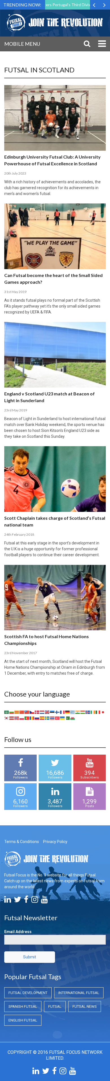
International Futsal (78, 993)
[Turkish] (57, 718)
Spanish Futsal (22, 1006)
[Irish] (93, 712)
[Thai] (52, 718)
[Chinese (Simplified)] (22, 712)
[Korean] (6, 718)
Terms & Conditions (21, 841)
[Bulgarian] (11, 712)
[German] (67, 712)
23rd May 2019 (15, 410)
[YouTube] (44, 901)
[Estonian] (52, 712)
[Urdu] (67, 718)
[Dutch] (42, 712)
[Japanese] (103, 712)
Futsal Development (27, 993)
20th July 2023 (15, 173)
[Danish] (37, 712)
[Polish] (22, 718)
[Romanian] (32, 718)
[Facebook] (26, 901)
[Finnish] (57, 712)
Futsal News (84, 1006)
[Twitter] (17, 901)
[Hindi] (77, 712)
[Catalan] (16, 712)
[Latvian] (11, 718)
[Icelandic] (88, 712)
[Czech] (32, 712)
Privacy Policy (55, 841)
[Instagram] (34, 901)
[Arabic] (6, 712)
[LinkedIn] (7, 901)
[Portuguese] (27, 718)
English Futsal (22, 1020)
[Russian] (37, 718)
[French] (62, 712)
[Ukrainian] (62, 718)
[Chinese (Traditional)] (27, 712)
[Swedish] (47, 718)
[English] (47, 712)
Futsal (54, 1006)
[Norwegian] (16, 718)
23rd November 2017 (20, 653)
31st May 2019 (15, 292)
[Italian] (98, 712)
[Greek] (72, 712)
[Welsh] (72, 718)
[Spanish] (42, 718)
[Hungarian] (82, 712)
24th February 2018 (19, 534)
